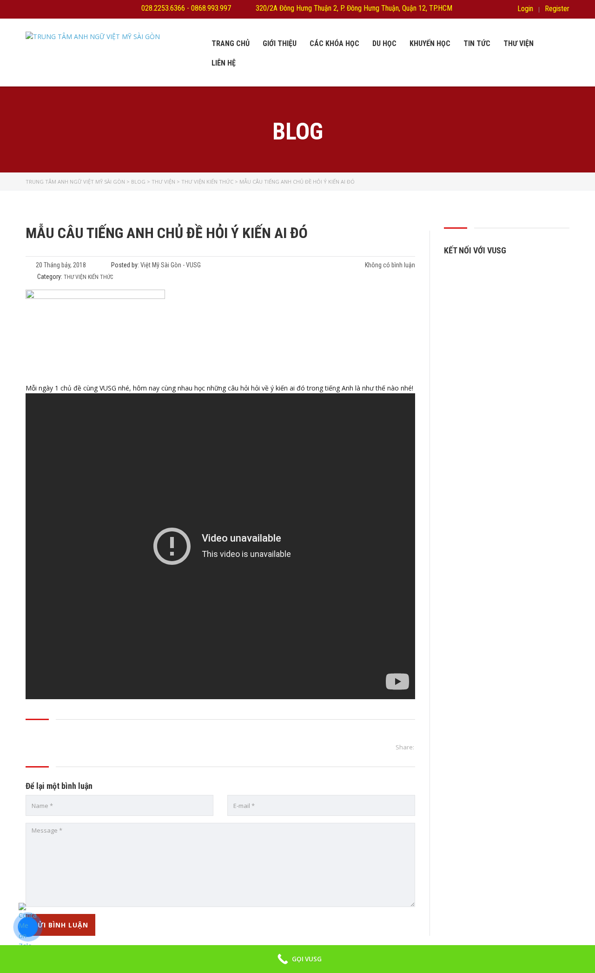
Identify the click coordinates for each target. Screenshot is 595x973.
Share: (405, 747)
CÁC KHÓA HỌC (334, 43)
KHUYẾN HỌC (430, 43)
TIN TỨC (476, 43)
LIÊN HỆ (224, 63)
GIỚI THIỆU (280, 43)
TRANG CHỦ (231, 43)
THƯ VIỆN (518, 43)
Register (557, 9)
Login (525, 9)
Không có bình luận (389, 265)
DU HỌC (384, 43)
